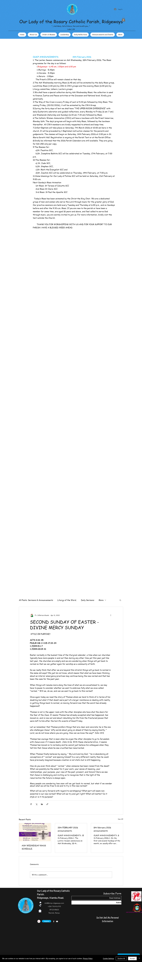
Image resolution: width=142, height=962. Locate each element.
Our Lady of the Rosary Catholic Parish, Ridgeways (71, 21)
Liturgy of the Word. (67, 600)
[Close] (139, 958)
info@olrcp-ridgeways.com (54, 903)
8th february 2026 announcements (102, 829)
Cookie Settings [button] (108, 958)
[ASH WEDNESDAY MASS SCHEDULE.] (35, 832)
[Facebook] (54, 921)
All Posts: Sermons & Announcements (36, 600)
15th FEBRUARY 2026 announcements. (68, 829)
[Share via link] (47, 804)
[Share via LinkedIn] (42, 804)
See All (120, 819)
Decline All (121, 958)
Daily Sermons (87, 600)
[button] (123, 19)
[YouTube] (57, 921)
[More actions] (110, 615)
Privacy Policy (88, 958)
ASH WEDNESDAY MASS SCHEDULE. (34, 847)
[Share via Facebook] (31, 804)
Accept (132, 958)
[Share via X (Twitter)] (36, 804)
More (101, 600)
